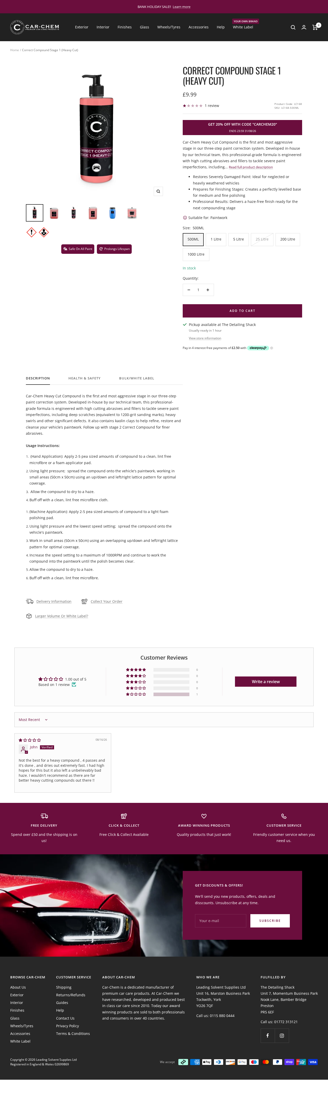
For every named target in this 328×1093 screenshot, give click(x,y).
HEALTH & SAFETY (84, 378)
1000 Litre (196, 254)
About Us (18, 987)
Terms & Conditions (73, 1033)
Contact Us (65, 1018)
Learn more (181, 6)
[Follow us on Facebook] (268, 1036)
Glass (144, 27)
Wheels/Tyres (168, 27)
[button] (136, 694)
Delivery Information (53, 601)
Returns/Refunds (70, 994)
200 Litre (287, 239)
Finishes (125, 27)
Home (14, 50)
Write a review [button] (266, 681)
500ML (193, 239)
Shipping (63, 987)
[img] (30, 740)
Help (221, 27)
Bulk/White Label (136, 378)
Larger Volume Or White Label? (61, 616)
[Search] (293, 27)
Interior (103, 27)
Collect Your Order (106, 601)
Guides (62, 1002)
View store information (205, 338)
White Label (243, 26)
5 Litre (238, 239)
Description (38, 378)
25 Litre (262, 239)
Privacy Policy (67, 1025)
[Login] (304, 27)
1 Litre (216, 239)
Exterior (81, 27)
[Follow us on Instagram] (282, 1036)
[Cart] (315, 27)
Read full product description (251, 167)
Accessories (199, 27)
